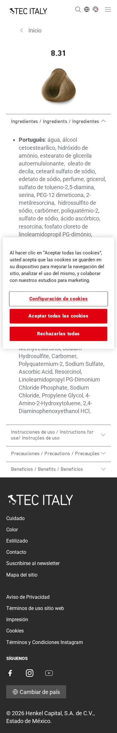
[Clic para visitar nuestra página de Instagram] (29, 673)
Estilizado (17, 541)
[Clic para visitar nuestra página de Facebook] (10, 673)
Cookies (15, 631)
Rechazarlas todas (58, 334)
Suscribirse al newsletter (33, 563)
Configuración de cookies (58, 299)
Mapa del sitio (21, 575)
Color (12, 530)
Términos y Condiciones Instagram (44, 642)
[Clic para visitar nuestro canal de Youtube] (49, 673)
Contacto (16, 552)
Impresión (17, 619)
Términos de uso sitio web (35, 608)
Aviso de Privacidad (28, 597)
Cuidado (15, 518)
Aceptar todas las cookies (58, 316)
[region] (58, 293)
